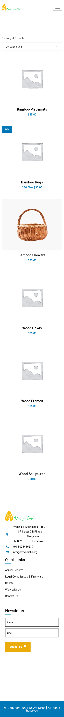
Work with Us (13, 589)
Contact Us (11, 596)
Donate (9, 583)
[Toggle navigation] (57, 7)
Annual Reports (14, 570)
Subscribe (16, 646)
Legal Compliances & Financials (24, 576)
